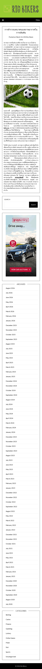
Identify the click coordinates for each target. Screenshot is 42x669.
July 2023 (9, 460)
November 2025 (11, 330)
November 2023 (11, 441)
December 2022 (11, 493)
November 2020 (11, 586)
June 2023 (9, 465)
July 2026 (9, 293)
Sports (8, 652)
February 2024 (11, 427)
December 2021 (11, 534)
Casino (8, 619)
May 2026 (9, 302)
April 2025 (9, 362)
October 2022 (10, 502)
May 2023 (9, 469)
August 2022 (10, 511)
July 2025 (9, 349)
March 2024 (10, 423)
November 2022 (11, 497)
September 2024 (11, 395)
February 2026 (11, 316)
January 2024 (10, 432)
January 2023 (10, 488)
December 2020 (11, 581)
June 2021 (9, 553)
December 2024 (11, 381)
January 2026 (10, 321)
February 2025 (11, 372)
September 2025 (11, 339)
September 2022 (11, 506)
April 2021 (9, 562)
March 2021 (10, 567)
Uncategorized (11, 657)
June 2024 (9, 409)
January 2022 (10, 530)
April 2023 (9, 474)
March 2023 (10, 479)
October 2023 (10, 446)
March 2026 (10, 311)
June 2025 (9, 353)
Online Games (10, 638)
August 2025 (10, 344)
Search (7, 199)
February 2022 (11, 525)
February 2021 (11, 572)
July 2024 (9, 404)
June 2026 (9, 297)
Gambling (9, 629)
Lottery (8, 633)
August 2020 (10, 599)
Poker (8, 643)
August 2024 (10, 400)
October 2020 (10, 590)
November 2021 (11, 539)
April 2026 (9, 307)
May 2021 (9, 558)
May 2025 (9, 358)
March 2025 (10, 367)
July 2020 (9, 604)
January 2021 (10, 576)
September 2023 (11, 451)
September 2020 (11, 595)
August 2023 (10, 455)
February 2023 (11, 483)
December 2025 (11, 325)
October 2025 (10, 334)
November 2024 (11, 386)
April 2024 (9, 418)
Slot (7, 647)
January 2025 (10, 376)
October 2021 (10, 544)
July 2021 (9, 548)
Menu (38, 20)
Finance (8, 624)
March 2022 (10, 520)
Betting (8, 615)
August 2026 (10, 288)
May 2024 (9, 414)
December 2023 (11, 437)
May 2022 (9, 516)
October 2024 (10, 390)
